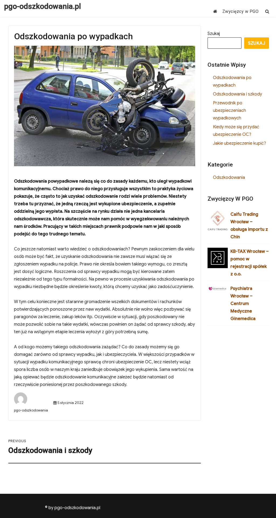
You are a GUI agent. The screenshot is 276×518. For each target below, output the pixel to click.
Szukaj (214, 33)
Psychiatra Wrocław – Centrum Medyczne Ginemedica (243, 303)
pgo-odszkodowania (31, 410)
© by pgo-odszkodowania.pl (72, 507)
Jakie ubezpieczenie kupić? (239, 143)
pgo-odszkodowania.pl (42, 6)
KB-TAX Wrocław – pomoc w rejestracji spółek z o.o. (249, 263)
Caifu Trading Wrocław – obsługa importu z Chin (249, 226)
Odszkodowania (229, 177)
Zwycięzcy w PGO (240, 11)
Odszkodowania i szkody (237, 94)
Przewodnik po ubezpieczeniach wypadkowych (229, 110)
